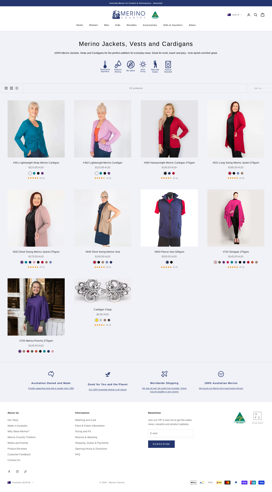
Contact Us (14, 460)
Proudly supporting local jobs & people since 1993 (51, 388)
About (192, 25)
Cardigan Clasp (103, 309)
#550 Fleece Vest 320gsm (169, 251)
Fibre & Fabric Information (90, 425)
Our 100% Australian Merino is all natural (108, 389)
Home (79, 25)
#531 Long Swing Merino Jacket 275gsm (236, 162)
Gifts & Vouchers (173, 25)
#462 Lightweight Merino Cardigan (102, 162)
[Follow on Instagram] (17, 471)
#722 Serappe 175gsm (236, 251)
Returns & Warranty (86, 437)
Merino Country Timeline (22, 437)
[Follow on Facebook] (9, 471)
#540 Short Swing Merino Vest (102, 251)
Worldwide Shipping (164, 383)
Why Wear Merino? (18, 431)
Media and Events (18, 443)
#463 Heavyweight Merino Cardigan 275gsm (169, 162)
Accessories (150, 25)
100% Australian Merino (221, 383)
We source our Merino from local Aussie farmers (221, 388)
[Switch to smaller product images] (11, 88)
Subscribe (161, 444)
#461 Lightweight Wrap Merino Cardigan (36, 162)
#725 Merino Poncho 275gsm (36, 340)
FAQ (77, 454)
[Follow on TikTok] (25, 471)
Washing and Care (85, 420)
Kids (117, 25)
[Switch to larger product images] (6, 88)
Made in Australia (17, 425)
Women (93, 25)
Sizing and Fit (83, 431)
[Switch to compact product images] (16, 88)
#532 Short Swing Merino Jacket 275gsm (36, 251)
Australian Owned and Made (51, 383)
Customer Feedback (19, 454)
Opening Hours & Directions (91, 448)
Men (106, 25)
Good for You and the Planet (108, 384)
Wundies (132, 25)
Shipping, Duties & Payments (91, 443)
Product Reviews (17, 448)
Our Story (13, 420)
